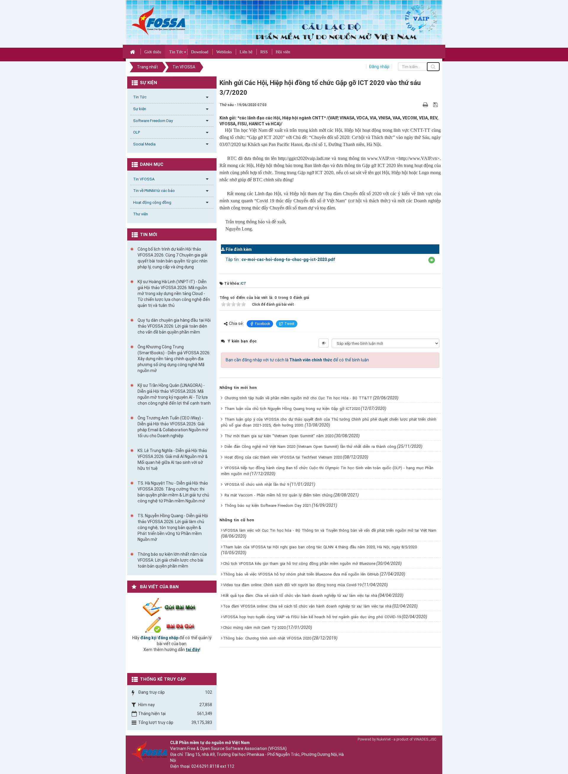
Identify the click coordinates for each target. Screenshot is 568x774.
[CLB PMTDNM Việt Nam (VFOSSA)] (158, 20)
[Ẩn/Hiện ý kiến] (324, 343)
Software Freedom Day (153, 120)
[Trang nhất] (133, 52)
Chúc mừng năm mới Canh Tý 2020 (254, 627)
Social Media (144, 144)
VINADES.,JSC (425, 739)
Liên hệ (246, 52)
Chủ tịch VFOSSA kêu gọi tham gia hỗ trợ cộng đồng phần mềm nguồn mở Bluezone (299, 563)
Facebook (262, 324)
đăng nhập (168, 637)
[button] (431, 260)
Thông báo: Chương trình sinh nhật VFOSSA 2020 (267, 638)
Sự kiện (139, 109)
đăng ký (148, 637)
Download (199, 52)
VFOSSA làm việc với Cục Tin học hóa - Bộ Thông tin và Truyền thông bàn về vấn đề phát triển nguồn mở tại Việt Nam (329, 530)
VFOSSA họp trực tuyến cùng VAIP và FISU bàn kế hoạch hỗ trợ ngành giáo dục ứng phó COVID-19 (312, 617)
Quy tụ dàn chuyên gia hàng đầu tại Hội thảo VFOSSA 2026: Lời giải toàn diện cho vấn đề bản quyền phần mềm (174, 326)
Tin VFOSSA (143, 179)
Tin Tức (176, 52)
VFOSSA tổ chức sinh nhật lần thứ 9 (257, 484)
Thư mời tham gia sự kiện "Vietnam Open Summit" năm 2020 (279, 436)
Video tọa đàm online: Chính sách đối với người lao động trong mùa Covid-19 (292, 585)
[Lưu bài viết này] (436, 104)
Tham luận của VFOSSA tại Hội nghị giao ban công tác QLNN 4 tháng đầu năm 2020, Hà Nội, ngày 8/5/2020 (320, 547)
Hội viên (283, 52)
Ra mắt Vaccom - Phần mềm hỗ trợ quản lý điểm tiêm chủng (279, 495)
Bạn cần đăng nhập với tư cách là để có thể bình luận (297, 360)
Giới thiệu (152, 52)
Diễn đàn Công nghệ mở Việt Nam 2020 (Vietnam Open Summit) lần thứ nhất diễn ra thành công (310, 446)
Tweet (289, 324)
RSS (264, 52)
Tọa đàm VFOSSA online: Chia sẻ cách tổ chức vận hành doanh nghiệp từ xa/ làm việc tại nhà (307, 606)
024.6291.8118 (205, 766)
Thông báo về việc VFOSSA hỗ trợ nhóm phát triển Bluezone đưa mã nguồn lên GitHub (301, 574)
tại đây (192, 649)
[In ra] (426, 104)
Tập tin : (280, 259)
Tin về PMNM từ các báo (154, 190)
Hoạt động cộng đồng (152, 202)
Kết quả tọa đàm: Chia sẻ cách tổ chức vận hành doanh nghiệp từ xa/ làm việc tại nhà (300, 595)
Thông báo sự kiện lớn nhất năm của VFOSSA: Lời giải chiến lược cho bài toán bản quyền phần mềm (172, 560)
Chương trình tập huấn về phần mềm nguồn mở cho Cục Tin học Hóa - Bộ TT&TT (298, 398)
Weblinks (224, 52)
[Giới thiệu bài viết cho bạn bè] (418, 104)
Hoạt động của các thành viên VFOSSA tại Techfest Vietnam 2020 (283, 457)
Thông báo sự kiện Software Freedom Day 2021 (268, 505)
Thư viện (140, 214)
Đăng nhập (379, 66)
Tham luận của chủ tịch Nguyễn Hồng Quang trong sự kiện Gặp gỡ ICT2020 (292, 408)
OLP (136, 132)
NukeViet (384, 739)
